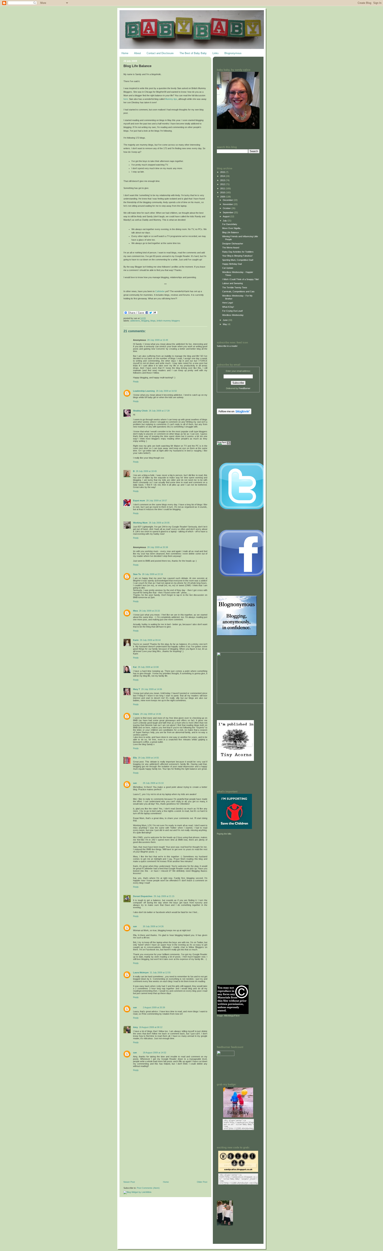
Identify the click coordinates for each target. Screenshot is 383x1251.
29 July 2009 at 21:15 (164, 896)
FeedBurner (244, 388)
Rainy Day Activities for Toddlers (238, 252)
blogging (145, 320)
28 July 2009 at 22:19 (152, 574)
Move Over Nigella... (232, 228)
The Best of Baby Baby (193, 53)
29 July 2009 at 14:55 (148, 757)
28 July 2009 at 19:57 (156, 500)
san (135, 783)
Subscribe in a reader (227, 346)
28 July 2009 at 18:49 (146, 471)
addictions (135, 320)
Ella (135, 757)
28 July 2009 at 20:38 (157, 547)
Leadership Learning (144, 391)
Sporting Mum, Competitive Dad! (237, 260)
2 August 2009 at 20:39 (154, 1007)
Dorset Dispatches (142, 896)
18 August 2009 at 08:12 (150, 1027)
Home (124, 53)
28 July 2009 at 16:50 (166, 391)
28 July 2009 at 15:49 (157, 340)
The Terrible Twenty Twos (234, 287)
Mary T (136, 689)
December (228, 200)
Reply (136, 381)
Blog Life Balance (137, 66)
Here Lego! (227, 302)
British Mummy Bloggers (168, 320)
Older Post (202, 1182)
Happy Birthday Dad (232, 264)
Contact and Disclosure (160, 53)
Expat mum (139, 500)
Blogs (153, 320)
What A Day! (228, 307)
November (228, 204)
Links (215, 53)
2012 (223, 184)
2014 (223, 176)
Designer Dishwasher (232, 243)
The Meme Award (230, 247)
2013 (223, 180)
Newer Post (129, 1182)
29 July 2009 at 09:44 (150, 640)
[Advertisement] (153, 1153)
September (228, 212)
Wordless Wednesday (233, 315)
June (225, 320)
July (225, 220)
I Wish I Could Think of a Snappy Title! (240, 279)
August (226, 216)
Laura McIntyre (141, 972)
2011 (223, 188)
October (227, 208)
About (137, 53)
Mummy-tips (171, 99)
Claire (136, 714)
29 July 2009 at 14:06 (151, 689)
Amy (135, 1027)
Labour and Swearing (232, 283)
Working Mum (140, 522)
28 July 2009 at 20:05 (159, 522)
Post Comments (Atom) (148, 1188)
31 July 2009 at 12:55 (160, 972)
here (125, 99)
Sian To (137, 574)
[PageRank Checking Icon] (224, 444)
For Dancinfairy (229, 224)
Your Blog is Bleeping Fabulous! (237, 256)
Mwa (135, 611)
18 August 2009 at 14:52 (154, 1052)
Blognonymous (233, 53)
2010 (223, 192)
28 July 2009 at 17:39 (159, 410)
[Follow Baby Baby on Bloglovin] (234, 413)
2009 (223, 196)
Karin (136, 640)
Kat (135, 667)
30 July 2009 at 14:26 (153, 926)
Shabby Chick (140, 410)
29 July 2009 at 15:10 (153, 783)
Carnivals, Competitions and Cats (238, 291)
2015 (223, 172)
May (225, 324)
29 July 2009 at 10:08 (148, 667)
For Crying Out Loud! (232, 311)
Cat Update (227, 268)
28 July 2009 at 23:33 (149, 611)
